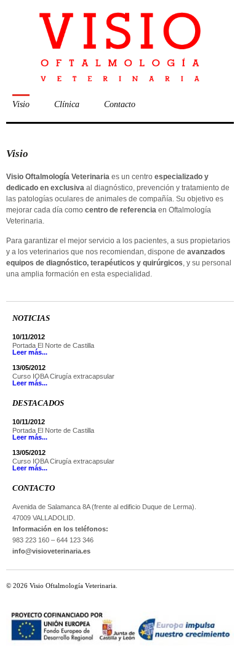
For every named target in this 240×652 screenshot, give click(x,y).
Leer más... (29, 352)
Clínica (66, 104)
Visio (21, 104)
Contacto (119, 104)
